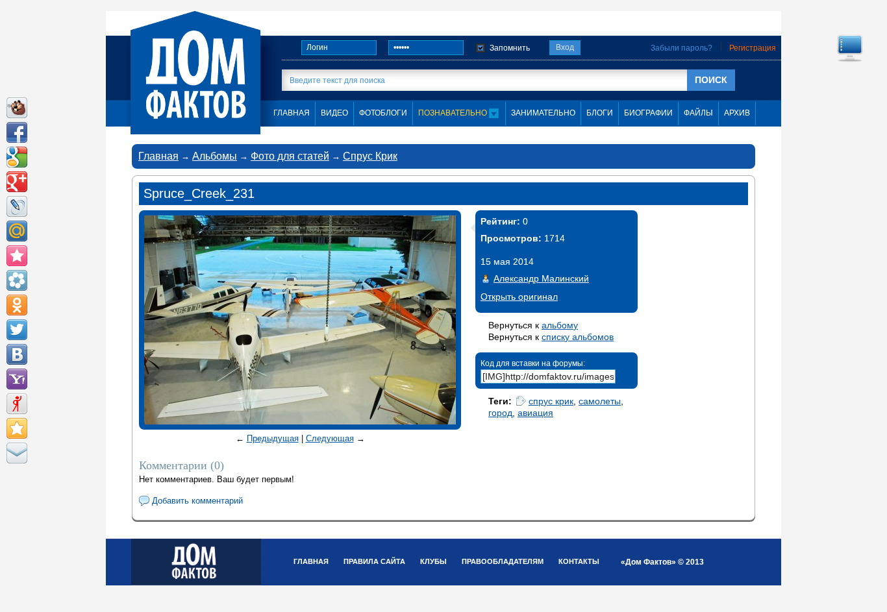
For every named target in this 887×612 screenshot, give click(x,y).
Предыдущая (273, 438)
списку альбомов (578, 337)
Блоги (599, 112)
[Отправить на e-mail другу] (16, 453)
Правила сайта (374, 561)
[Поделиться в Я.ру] (16, 403)
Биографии (648, 112)
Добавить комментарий (197, 501)
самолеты (600, 401)
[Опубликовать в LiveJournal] (16, 206)
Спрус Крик (370, 156)
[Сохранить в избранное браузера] (16, 428)
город (500, 413)
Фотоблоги (383, 112)
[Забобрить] (16, 107)
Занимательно (543, 112)
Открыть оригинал (519, 296)
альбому (560, 325)
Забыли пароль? (681, 48)
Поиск (711, 80)
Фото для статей (290, 156)
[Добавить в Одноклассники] (16, 305)
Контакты (578, 561)
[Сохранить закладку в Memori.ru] (16, 255)
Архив (737, 112)
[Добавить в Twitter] (16, 329)
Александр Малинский (541, 278)
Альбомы (214, 156)
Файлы (698, 112)
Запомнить (510, 48)
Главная (158, 156)
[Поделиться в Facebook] (16, 132)
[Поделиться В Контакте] (16, 354)
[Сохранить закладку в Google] (16, 157)
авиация (535, 413)
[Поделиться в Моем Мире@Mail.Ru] (16, 231)
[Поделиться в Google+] (16, 181)
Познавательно (453, 112)
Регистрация (752, 48)
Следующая (330, 438)
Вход (565, 47)
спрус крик (551, 401)
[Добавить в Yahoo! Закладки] (16, 379)
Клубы (433, 561)
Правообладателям (502, 561)
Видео (334, 112)
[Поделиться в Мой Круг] (16, 280)
